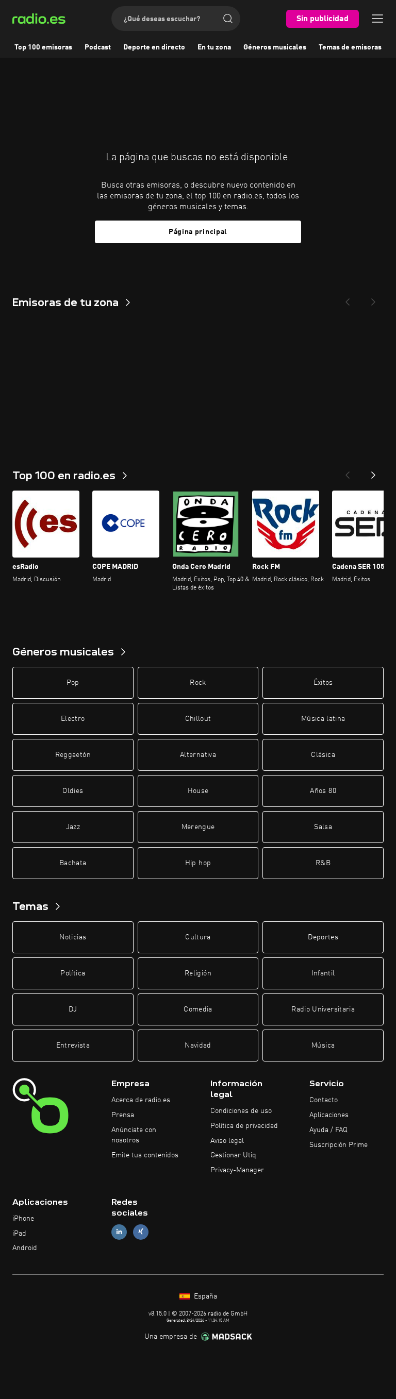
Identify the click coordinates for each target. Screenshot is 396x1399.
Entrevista (73, 1045)
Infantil (323, 973)
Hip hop (198, 863)
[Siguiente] (373, 472)
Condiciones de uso (241, 1111)
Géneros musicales (274, 47)
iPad (19, 1233)
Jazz (73, 827)
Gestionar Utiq (233, 1155)
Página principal (198, 231)
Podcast (98, 47)
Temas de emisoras (350, 47)
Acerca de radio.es (140, 1100)
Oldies (72, 791)
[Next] (373, 299)
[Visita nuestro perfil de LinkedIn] (119, 1231)
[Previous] (347, 299)
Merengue (198, 827)
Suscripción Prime (338, 1145)
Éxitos (323, 682)
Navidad (198, 1045)
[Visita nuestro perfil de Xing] (141, 1231)
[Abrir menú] (377, 18)
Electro (73, 718)
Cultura (197, 937)
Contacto (323, 1100)
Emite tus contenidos (144, 1155)
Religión (198, 973)
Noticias (72, 937)
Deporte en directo (154, 47)
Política (72, 973)
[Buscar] (228, 18)
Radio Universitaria (323, 1009)
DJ (73, 1009)
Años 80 (323, 791)
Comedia (198, 1009)
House (198, 791)
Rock (198, 682)
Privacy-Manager (237, 1170)
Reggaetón (73, 755)
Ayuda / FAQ (328, 1130)
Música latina (323, 718)
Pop (73, 682)
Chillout (198, 718)
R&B (323, 863)
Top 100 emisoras (43, 47)
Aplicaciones (329, 1115)
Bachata (72, 863)
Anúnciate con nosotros (133, 1135)
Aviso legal (227, 1140)
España (204, 1296)
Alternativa (198, 755)
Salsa (323, 827)
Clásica (323, 755)
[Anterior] (347, 472)
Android (24, 1248)
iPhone (23, 1218)
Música (323, 1045)
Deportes (323, 937)
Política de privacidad (244, 1126)
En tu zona (214, 47)
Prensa (122, 1115)
